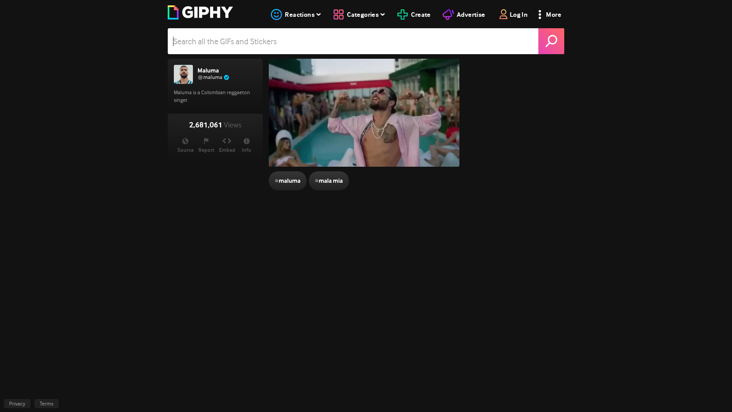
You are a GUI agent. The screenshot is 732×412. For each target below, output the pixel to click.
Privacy (17, 404)
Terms (46, 404)
